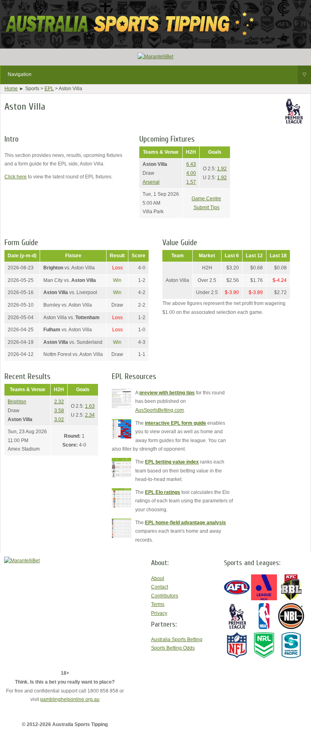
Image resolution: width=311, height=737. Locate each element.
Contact (159, 587)
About (157, 578)
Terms (157, 604)
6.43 (191, 164)
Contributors (164, 596)
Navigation (157, 74)
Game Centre (206, 198)
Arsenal (151, 182)
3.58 (59, 410)
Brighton (17, 402)
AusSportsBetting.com (159, 410)
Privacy (159, 613)
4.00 (191, 173)
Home (11, 88)
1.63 (90, 406)
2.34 (90, 415)
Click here (15, 177)
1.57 (191, 182)
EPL (49, 88)
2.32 (59, 402)
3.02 (59, 419)
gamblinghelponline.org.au (70, 699)
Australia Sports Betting (176, 639)
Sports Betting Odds (173, 648)
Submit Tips (206, 207)
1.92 (222, 169)
